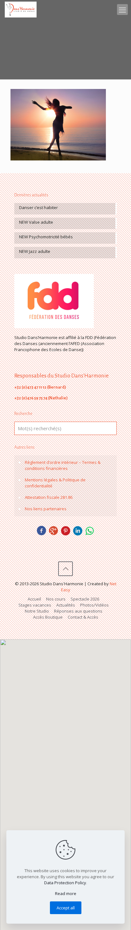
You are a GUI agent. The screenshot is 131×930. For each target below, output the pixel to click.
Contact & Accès (83, 617)
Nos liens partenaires (45, 509)
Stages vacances (34, 605)
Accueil (34, 599)
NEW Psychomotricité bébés (46, 237)
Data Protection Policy (65, 883)
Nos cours (56, 599)
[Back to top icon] (65, 568)
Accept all (66, 908)
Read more (65, 893)
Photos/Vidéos (94, 605)
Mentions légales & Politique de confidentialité (55, 483)
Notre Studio (37, 611)
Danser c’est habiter (38, 207)
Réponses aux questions (78, 611)
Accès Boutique (48, 617)
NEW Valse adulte (36, 222)
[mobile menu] (122, 9)
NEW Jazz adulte (34, 251)
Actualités (65, 605)
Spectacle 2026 (85, 599)
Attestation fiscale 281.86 (48, 497)
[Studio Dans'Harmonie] (21, 9)
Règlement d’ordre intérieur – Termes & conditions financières (62, 465)
